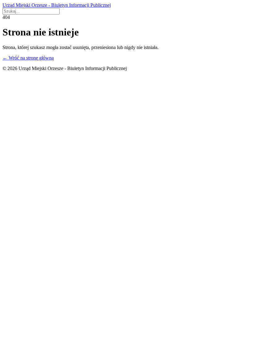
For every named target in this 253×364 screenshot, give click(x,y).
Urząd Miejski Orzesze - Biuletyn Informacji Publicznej (56, 5)
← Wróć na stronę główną (28, 57)
